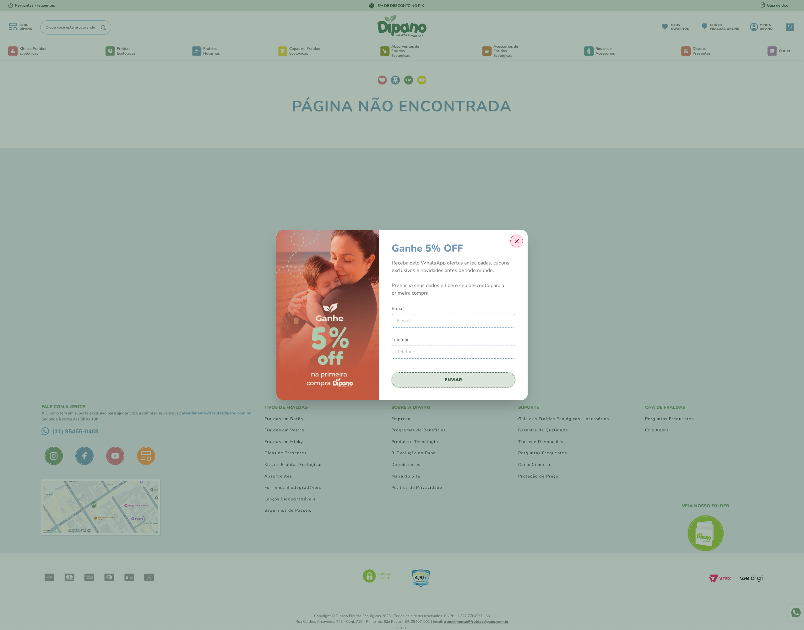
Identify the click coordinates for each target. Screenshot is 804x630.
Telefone (401, 340)
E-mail (398, 309)
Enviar (453, 380)
